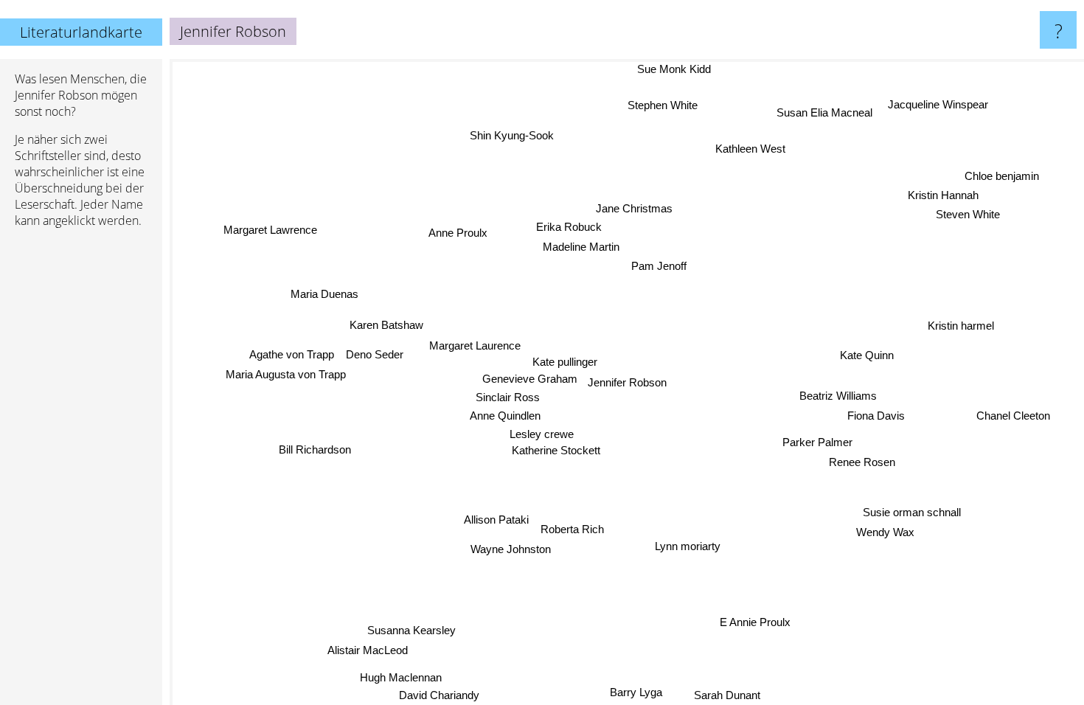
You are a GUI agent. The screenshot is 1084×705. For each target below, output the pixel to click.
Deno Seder (374, 353)
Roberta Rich (573, 529)
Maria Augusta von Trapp (285, 373)
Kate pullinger (565, 359)
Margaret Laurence (475, 349)
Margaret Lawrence (271, 229)
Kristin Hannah (945, 196)
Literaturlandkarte (81, 32)
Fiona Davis (876, 416)
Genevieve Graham (529, 377)
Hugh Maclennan (400, 677)
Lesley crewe (541, 432)
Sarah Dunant (729, 695)
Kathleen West (747, 148)
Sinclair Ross (508, 395)
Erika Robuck (567, 226)
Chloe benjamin (1002, 177)
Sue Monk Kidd (670, 69)
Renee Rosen (861, 462)
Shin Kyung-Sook (510, 135)
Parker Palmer (817, 443)
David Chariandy (437, 695)
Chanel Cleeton (1013, 416)
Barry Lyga (634, 692)
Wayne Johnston (510, 549)
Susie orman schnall (911, 513)
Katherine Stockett (556, 449)
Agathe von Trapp (291, 353)
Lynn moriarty (686, 546)
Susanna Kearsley (410, 630)
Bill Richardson (315, 449)
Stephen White (664, 105)
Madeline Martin (581, 246)
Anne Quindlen (505, 415)
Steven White (969, 215)
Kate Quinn (867, 356)
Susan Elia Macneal (827, 114)
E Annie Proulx (755, 622)
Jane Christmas (633, 208)
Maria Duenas (324, 294)
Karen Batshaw (386, 325)
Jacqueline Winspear (941, 106)
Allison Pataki (497, 519)
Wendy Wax (884, 533)
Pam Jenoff (660, 266)
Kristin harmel (961, 326)
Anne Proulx (457, 232)
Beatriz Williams (839, 396)
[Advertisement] (81, 465)
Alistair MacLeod (367, 649)
